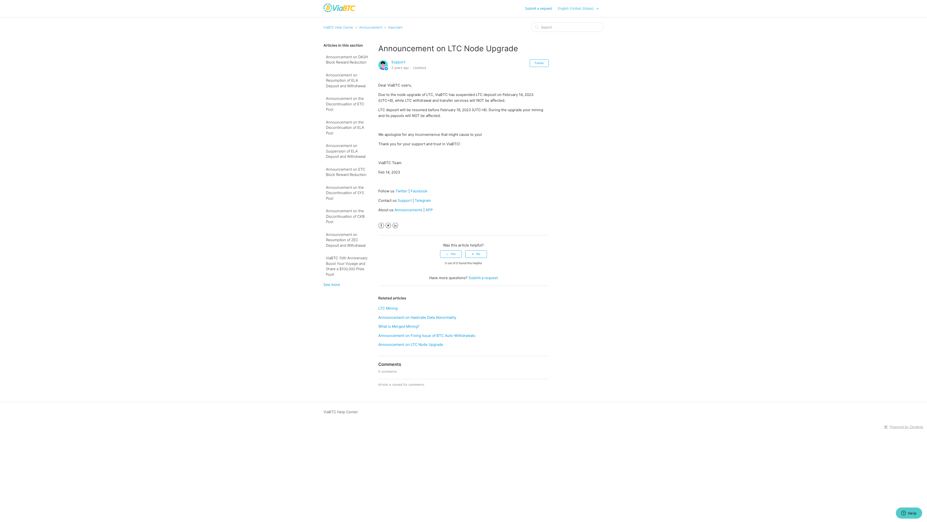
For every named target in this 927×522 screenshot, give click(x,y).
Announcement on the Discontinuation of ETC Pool (345, 104)
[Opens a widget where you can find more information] (909, 514)
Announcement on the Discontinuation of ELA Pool (345, 127)
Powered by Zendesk (906, 427)
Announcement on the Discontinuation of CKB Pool (345, 216)
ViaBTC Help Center (338, 27)
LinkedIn (395, 226)
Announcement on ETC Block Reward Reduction (346, 172)
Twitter (388, 226)
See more (331, 284)
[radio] (451, 254)
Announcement (370, 27)
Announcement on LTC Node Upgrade (410, 344)
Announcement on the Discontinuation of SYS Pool (345, 193)
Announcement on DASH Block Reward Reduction (347, 60)
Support (398, 62)
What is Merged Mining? (399, 326)
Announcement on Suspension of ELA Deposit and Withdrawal (345, 151)
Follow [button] (539, 63)
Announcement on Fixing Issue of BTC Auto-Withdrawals (426, 335)
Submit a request (538, 8)
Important (395, 27)
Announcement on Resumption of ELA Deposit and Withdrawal (345, 80)
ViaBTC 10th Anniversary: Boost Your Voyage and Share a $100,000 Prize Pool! (347, 266)
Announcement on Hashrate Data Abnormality (417, 317)
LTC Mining (388, 308)
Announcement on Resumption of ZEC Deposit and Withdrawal (345, 240)
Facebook (381, 226)
